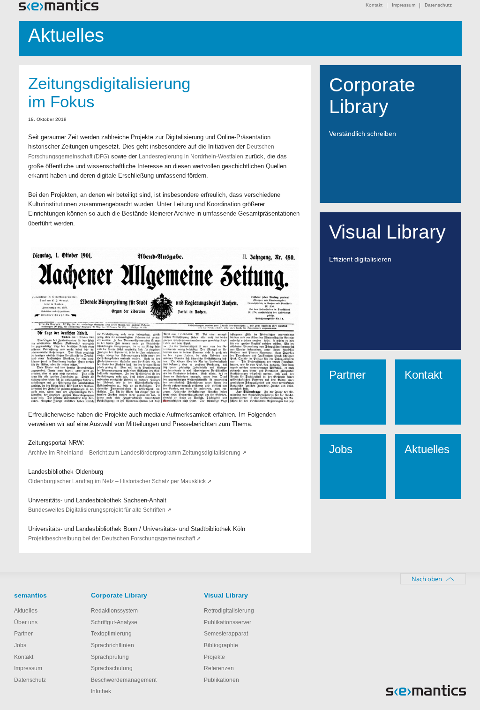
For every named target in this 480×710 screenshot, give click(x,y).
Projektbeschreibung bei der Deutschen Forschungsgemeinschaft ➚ (114, 538)
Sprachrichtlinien (112, 645)
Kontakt (374, 4)
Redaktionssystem (114, 610)
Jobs (20, 645)
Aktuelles (26, 610)
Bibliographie (221, 645)
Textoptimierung (111, 633)
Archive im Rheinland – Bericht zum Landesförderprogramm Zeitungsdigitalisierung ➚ (137, 452)
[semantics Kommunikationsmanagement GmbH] (58, 8)
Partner (23, 633)
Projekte (214, 657)
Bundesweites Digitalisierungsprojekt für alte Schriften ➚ (100, 510)
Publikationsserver (227, 622)
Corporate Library (119, 595)
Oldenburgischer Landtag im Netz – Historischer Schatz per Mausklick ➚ (120, 481)
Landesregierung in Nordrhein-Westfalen (191, 156)
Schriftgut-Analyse (114, 622)
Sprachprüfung (110, 657)
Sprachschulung (112, 668)
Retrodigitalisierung (229, 610)
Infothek (101, 691)
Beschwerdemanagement (124, 680)
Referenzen (219, 668)
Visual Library (226, 595)
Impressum (403, 4)
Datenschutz (438, 4)
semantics (30, 595)
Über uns (26, 622)
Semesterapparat (226, 633)
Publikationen (221, 680)
